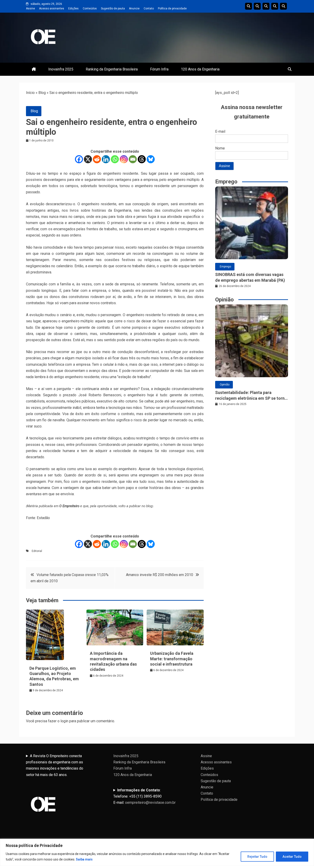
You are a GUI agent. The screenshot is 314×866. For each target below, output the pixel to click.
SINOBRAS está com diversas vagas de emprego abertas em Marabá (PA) (250, 277)
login (64, 721)
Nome (220, 148)
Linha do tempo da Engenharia (257, 6)
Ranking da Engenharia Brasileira (112, 69)
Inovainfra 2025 (60, 69)
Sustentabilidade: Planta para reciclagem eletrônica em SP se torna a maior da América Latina (251, 395)
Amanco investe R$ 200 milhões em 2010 (159, 575)
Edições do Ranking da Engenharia (266, 6)
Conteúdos (90, 8)
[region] (157, 852)
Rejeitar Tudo (257, 856)
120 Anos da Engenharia (200, 69)
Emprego (225, 266)
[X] (88, 159)
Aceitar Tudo (292, 856)
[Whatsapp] (115, 159)
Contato (149, 8)
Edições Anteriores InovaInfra (274, 6)
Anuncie (134, 8)
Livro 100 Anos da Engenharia (283, 6)
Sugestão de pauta (113, 8)
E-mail (220, 131)
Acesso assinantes (51, 8)
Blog (42, 92)
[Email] (133, 159)
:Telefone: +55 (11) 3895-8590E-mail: (144, 796)
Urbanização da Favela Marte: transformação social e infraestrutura (171, 658)
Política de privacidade (172, 8)
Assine (30, 8)
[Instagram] (124, 159)
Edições (73, 8)
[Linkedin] (106, 159)
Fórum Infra (159, 69)
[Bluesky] (151, 159)
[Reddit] (97, 159)
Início (30, 92)
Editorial (37, 551)
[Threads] (142, 159)
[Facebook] (79, 159)
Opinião (224, 384)
